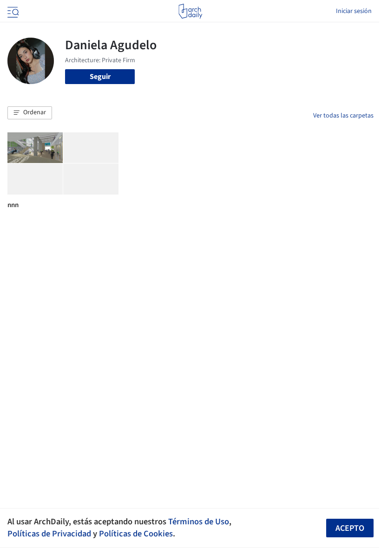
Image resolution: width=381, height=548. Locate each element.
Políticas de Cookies (136, 534)
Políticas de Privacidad (49, 534)
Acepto (349, 528)
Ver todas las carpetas (343, 115)
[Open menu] (12, 11)
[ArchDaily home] (190, 11)
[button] (29, 112)
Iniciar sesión (354, 11)
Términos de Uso (198, 521)
